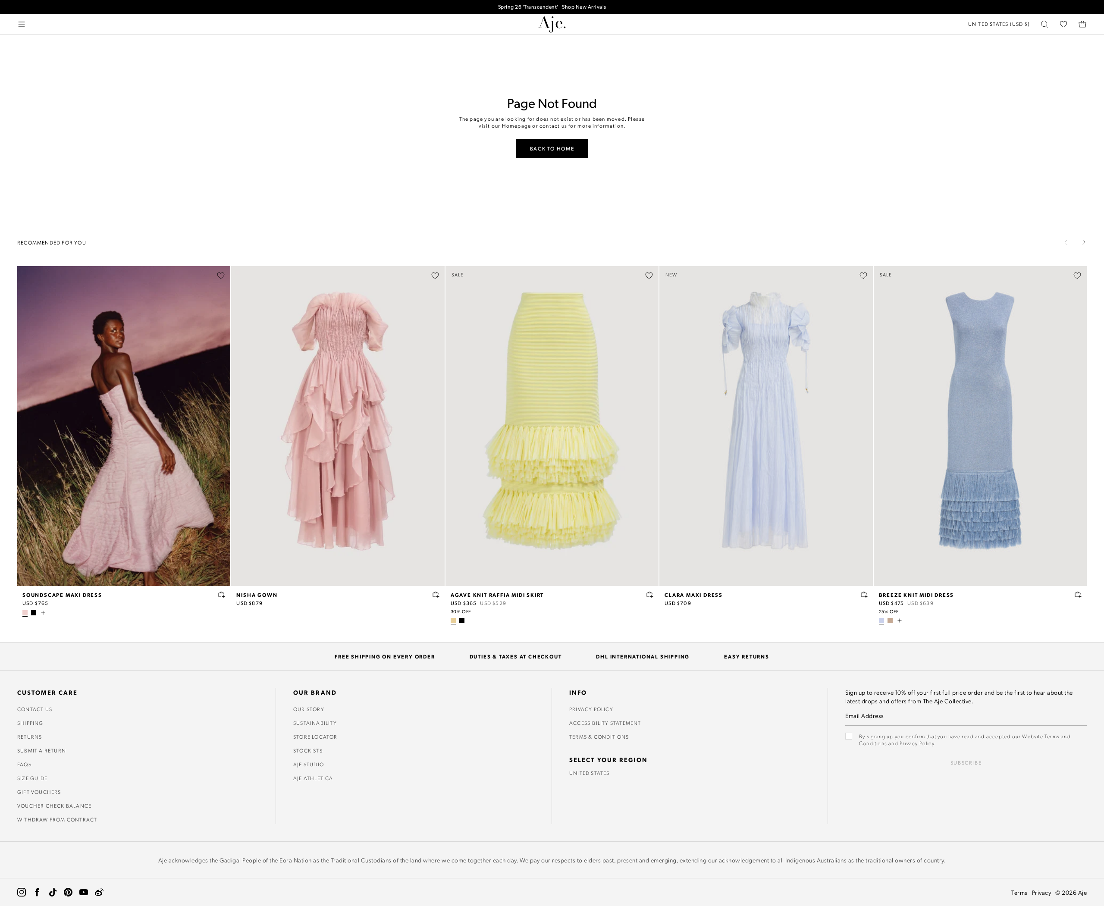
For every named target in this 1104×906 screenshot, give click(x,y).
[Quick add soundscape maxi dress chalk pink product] (221, 594)
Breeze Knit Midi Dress (916, 594)
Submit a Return (41, 750)
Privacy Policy (591, 708)
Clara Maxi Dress (694, 594)
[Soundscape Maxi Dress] (123, 426)
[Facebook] (37, 892)
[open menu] (21, 24)
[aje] (552, 24)
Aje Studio (308, 764)
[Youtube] (83, 892)
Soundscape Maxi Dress (62, 594)
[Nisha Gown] (337, 426)
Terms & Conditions (599, 736)
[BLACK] (33, 612)
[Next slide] (1083, 242)
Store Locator (315, 736)
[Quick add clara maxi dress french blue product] (864, 594)
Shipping (30, 722)
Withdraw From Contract (57, 819)
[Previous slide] (1066, 242)
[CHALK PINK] (25, 612)
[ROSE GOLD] (890, 620)
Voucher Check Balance (54, 805)
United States (589, 772)
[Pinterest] (68, 892)
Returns (29, 736)
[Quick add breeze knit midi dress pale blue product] (1078, 594)
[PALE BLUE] (881, 620)
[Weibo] (99, 892)
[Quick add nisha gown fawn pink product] (436, 594)
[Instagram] (21, 892)
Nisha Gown (256, 594)
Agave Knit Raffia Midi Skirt (497, 594)
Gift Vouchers (39, 791)
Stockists (308, 750)
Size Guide (32, 777)
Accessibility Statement (605, 722)
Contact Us (34, 708)
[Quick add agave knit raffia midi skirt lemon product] (649, 594)
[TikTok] (52, 892)
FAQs (24, 764)
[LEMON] (453, 620)
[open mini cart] (1082, 24)
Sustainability (315, 722)
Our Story (308, 708)
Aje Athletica (313, 777)
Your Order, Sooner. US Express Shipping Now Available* (552, 9)
